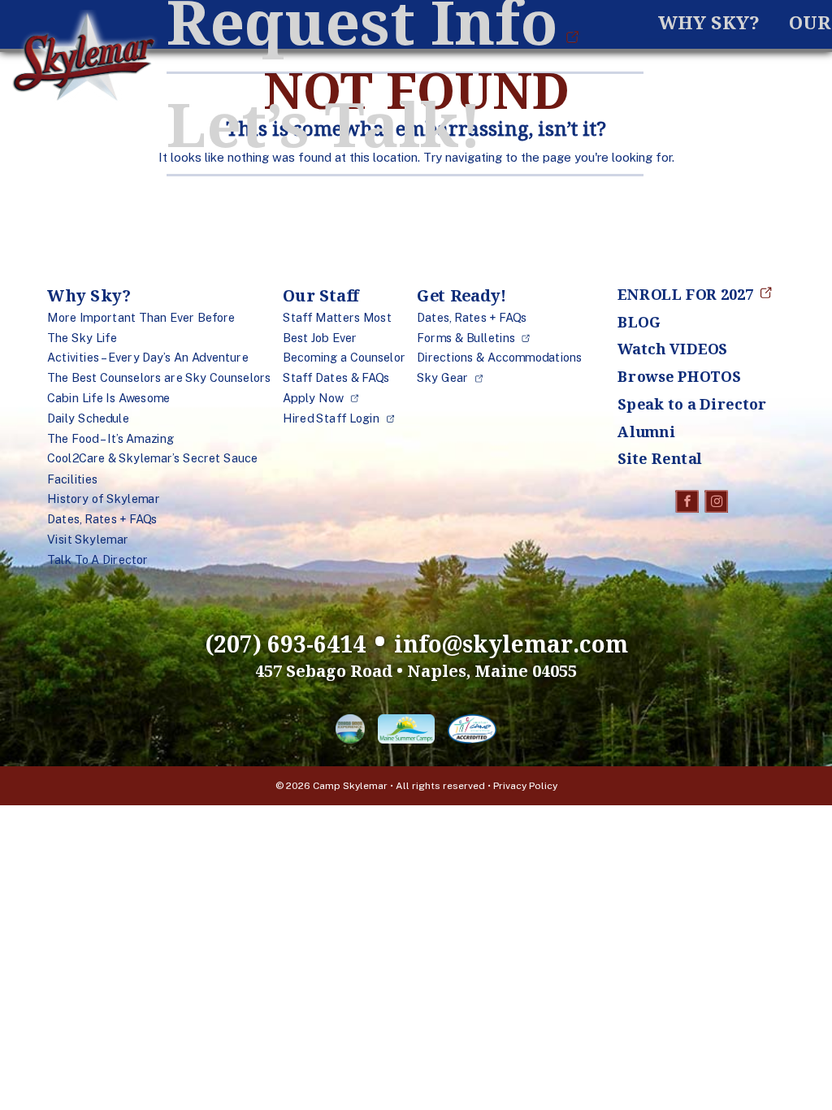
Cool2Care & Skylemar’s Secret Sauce (152, 459)
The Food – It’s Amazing (110, 438)
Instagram (717, 501)
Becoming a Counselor (344, 358)
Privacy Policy (525, 785)
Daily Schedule (88, 418)
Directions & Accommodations (499, 358)
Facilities (72, 479)
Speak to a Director (692, 404)
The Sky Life (81, 338)
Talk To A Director (97, 559)
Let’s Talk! (324, 123)
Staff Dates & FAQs (336, 378)
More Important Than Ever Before (141, 317)
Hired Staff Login (331, 418)
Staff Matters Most (337, 317)
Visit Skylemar (87, 539)
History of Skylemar (103, 499)
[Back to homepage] (83, 60)
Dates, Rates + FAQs (102, 519)
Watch (672, 348)
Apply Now (313, 398)
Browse (679, 376)
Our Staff (321, 295)
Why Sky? (709, 22)
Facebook (688, 501)
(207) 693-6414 (285, 643)
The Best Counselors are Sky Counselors (159, 378)
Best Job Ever (320, 338)
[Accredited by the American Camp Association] (472, 732)
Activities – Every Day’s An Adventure (148, 358)
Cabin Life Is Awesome (108, 398)
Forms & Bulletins (466, 338)
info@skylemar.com (511, 643)
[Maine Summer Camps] (406, 732)
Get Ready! (461, 295)
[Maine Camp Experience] (350, 732)
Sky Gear (442, 378)
